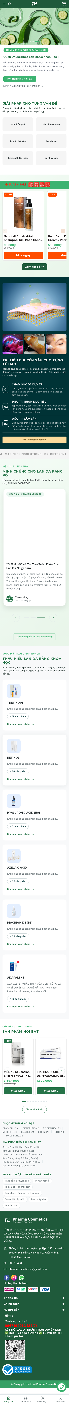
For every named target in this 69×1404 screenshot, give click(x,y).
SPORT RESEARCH (54, 454)
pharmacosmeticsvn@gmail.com (28, 1269)
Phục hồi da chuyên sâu (17, 1181)
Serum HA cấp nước (15, 1199)
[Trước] (16, 618)
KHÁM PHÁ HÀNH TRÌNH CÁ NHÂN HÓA (23, 86)
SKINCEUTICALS (31, 1128)
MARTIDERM (27, 1132)
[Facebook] (7, 1278)
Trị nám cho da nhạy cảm (17, 1187)
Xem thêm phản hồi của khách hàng (34, 636)
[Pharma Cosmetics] (34, 3)
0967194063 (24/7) (21, 1326)
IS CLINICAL (44, 1132)
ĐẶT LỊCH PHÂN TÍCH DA (19, 79)
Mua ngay (23, 255)
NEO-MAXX (29, 454)
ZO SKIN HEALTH (51, 1128)
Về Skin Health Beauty (34, 439)
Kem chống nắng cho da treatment (22, 1193)
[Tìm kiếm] (10, 4)
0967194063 (16, 1263)
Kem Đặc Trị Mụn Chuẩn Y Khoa (18, 1151)
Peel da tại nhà (38, 1199)
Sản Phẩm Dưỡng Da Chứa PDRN (19, 1165)
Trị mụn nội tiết (42, 1181)
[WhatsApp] (22, 1278)
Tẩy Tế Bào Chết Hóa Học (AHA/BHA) (22, 1162)
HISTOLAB (58, 1132)
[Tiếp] (53, 618)
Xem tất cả (32, 266)
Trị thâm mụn (11, 1205)
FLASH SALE (17, 184)
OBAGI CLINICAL (11, 1128)
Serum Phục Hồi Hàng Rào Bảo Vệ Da (21, 1147)
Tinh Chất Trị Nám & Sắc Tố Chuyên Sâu (22, 1154)
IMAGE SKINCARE (14, 1135)
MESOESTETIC (10, 1132)
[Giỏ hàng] (63, 4)
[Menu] (4, 4)
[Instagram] (14, 1278)
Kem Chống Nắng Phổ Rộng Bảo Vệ (20, 1158)
